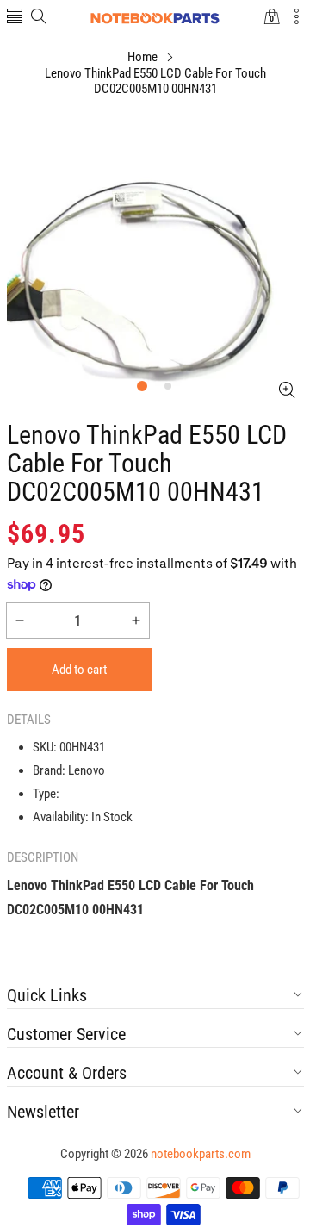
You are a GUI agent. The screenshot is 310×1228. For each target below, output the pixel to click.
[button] (14, 18)
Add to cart (79, 669)
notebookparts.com (201, 1154)
